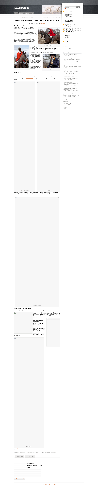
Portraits (15, 452)
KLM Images (21, 7)
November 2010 (66, 104)
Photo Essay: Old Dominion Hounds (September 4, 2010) (70, 97)
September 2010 (66, 107)
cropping (17, 448)
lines (20, 448)
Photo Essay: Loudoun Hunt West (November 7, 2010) (23, 17)
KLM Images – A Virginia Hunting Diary (71, 48)
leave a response (43, 452)
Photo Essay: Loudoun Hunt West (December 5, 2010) (72, 62)
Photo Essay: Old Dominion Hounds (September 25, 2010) (70, 79)
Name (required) (30, 463)
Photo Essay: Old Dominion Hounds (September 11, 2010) (70, 89)
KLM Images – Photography (68, 49)
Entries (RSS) (44, 484)
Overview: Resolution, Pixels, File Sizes (71, 95)
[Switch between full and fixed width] (93, 1)
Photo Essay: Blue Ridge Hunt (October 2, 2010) (71, 74)
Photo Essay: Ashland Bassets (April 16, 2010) (71, 91)
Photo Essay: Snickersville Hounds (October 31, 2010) (72, 67)
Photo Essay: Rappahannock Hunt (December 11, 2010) (70, 57)
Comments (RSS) (52, 484)
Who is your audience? (67, 99)
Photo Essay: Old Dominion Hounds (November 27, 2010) (70, 55)
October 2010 (66, 106)
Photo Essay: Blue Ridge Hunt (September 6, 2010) (72, 94)
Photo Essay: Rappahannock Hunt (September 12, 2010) (70, 86)
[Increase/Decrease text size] (92, 1)
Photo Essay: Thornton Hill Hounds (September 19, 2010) (70, 81)
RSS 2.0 (35, 452)
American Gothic (29, 78)
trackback (48, 452)
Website (28, 467)
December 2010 (66, 103)
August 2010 (65, 108)
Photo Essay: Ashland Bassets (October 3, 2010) (71, 77)
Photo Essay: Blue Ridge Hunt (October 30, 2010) (71, 69)
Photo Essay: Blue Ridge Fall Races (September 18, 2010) (70, 84)
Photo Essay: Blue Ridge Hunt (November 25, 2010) (51, 17)
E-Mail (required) (30, 465)
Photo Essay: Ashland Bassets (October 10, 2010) (71, 72)
